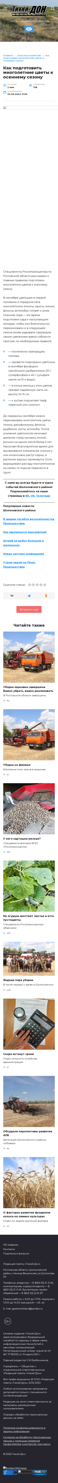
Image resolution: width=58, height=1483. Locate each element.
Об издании (10, 1244)
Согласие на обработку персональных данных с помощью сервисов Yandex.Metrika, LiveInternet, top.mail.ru (27, 1441)
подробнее (22, 1463)
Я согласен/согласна (30, 1478)
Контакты (9, 1249)
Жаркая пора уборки (18, 980)
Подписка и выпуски (16, 1253)
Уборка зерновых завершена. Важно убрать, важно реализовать (28, 689)
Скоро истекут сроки (18, 1054)
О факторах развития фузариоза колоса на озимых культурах (26, 1214)
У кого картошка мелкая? (22, 838)
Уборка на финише (17, 764)
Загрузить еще (29, 609)
